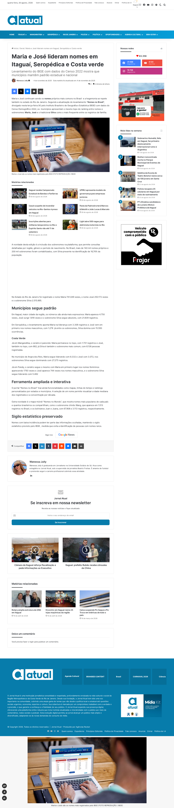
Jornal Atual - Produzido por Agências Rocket (70, 727)
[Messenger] (27, 91)
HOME (11, 35)
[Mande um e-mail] (29, 81)
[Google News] (66, 435)
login (32, 642)
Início (15, 48)
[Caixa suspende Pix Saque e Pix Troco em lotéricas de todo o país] (95, 598)
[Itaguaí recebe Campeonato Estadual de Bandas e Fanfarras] (19, 193)
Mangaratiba (36, 35)
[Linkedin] (42, 446)
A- (4, 798)
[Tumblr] (48, 446)
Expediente (52, 3)
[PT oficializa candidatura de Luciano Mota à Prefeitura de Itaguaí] (127, 206)
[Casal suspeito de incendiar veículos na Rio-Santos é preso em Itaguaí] (19, 209)
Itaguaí (21, 35)
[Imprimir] (40, 91)
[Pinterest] (55, 446)
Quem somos (40, 3)
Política (96, 35)
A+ (4, 786)
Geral (22, 48)
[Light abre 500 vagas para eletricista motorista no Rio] (70, 225)
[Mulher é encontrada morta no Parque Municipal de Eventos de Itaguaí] (127, 161)
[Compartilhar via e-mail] (34, 91)
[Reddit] (61, 446)
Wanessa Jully (22, 81)
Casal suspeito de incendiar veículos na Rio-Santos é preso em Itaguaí (43, 209)
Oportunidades (112, 35)
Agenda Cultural (133, 35)
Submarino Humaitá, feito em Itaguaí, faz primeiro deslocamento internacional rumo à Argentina (149, 144)
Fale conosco (99, 3)
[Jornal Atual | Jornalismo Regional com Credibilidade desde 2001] (25, 20)
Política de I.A (126, 3)
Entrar (117, 3)
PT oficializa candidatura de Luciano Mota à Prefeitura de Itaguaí (148, 205)
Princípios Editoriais (66, 3)
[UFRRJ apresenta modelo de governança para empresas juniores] (70, 193)
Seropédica (52, 35)
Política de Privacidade (84, 3)
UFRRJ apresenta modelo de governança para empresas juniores (93, 193)
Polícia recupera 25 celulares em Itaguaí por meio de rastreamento (148, 192)
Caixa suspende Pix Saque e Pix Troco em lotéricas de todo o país (94, 612)
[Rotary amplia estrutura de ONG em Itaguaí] (27, 598)
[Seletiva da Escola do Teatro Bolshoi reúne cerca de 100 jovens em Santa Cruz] (127, 177)
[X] (21, 91)
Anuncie (109, 3)
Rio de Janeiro (69, 35)
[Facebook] (14, 91)
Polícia (84, 35)
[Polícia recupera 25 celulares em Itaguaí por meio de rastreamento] (127, 193)
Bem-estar (151, 35)
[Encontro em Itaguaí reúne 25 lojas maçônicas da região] (61, 598)
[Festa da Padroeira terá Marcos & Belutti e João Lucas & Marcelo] (70, 209)
